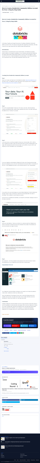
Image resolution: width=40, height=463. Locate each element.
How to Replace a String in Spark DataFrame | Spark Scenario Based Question (17, 441)
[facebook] (11, 400)
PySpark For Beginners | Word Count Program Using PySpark (15, 437)
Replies (6, 347)
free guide (28, 330)
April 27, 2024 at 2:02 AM (8, 342)
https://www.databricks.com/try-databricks (10, 82)
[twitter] (11, 402)
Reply (8, 348)
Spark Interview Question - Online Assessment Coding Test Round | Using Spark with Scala (20, 389)
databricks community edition (22, 330)
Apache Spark (6, 330)
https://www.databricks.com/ (31, 80)
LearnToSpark (7, 461)
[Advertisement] (20, 66)
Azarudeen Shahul (6, 12)
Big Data (11, 330)
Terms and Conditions (23, 455)
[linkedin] (29, 400)
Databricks (15, 330)
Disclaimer (2, 455)
